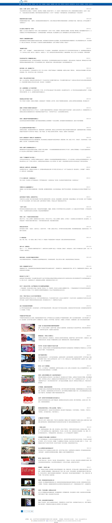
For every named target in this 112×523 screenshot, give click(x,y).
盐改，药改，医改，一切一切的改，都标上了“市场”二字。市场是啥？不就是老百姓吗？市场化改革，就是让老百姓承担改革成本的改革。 (48, 239)
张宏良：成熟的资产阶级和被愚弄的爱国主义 (29, 118)
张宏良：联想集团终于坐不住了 (26, 266)
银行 (37, 4)
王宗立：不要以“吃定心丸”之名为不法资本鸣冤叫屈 (30, 296)
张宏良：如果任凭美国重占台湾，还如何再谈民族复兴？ (50, 375)
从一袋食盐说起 (23, 237)
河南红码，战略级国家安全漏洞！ (27, 38)
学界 (59, 4)
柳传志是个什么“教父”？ (25, 276)
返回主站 (91, 4)
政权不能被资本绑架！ (43, 354)
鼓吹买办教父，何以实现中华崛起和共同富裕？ (29, 257)
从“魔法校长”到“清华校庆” (44, 418)
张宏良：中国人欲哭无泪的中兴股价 (27, 78)
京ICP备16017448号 (52, 520)
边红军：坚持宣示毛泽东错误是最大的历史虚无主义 (49, 397)
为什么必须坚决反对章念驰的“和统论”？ (28, 127)
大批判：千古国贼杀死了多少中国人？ (28, 157)
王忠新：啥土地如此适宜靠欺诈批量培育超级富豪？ (49, 325)
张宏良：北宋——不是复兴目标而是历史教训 (29, 216)
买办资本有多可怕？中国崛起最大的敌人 (28, 58)
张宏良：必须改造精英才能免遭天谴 (45, 500)
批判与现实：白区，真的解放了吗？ (27, 68)
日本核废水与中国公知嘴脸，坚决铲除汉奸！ (47, 437)
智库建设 (82, 4)
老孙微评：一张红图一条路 (44, 467)
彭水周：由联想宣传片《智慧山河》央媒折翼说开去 (30, 137)
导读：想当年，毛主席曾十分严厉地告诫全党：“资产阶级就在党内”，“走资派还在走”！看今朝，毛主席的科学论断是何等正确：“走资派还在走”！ (49, 180)
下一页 (28, 511)
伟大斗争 (77, 4)
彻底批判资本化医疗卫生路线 (26, 18)
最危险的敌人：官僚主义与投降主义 (45, 335)
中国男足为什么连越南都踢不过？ (27, 187)
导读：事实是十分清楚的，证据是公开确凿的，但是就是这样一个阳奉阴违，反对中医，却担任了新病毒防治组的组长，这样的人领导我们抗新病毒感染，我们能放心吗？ (55, 100)
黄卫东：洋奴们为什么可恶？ (44, 458)
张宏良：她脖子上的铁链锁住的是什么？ (28, 147)
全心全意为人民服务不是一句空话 (27, 28)
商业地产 (33, 4)
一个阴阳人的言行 (42, 427)
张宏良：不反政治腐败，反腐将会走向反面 (47, 490)
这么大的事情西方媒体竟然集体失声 (45, 448)
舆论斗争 (67, 4)
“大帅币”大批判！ (23, 206)
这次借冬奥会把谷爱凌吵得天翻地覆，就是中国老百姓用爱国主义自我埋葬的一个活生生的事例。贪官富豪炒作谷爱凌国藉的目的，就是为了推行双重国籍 (51, 120)
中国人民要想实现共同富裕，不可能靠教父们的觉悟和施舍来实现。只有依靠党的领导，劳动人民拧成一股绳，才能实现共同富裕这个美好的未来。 (50, 259)
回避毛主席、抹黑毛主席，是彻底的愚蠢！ (28, 167)
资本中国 (23, 4)
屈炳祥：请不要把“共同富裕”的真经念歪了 (28, 107)
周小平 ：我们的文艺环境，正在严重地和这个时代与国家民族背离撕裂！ (35, 286)
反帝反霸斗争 (72, 4)
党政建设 (43, 4)
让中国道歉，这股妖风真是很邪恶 (45, 386)
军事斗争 (62, 4)
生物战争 (48, 4)
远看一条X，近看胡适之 (25, 246)
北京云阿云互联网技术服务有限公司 (70, 520)
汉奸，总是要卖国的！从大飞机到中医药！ (28, 88)
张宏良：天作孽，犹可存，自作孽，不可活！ (29, 8)
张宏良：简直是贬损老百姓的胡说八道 (46, 480)
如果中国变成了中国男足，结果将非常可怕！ (29, 197)
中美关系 (86, 4)
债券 (30, 4)
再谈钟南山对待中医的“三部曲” (26, 98)
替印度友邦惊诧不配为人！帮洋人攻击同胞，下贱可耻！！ (50, 407)
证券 (27, 4)
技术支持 (56, 522)
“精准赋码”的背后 (23, 48)
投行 (40, 4)
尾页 (32, 511)
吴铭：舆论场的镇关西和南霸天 (26, 305)
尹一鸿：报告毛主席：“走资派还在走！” (28, 178)
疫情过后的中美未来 (24, 226)
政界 (56, 4)
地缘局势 (52, 4)
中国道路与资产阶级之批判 (25, 315)
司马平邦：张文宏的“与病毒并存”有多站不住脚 (48, 345)
